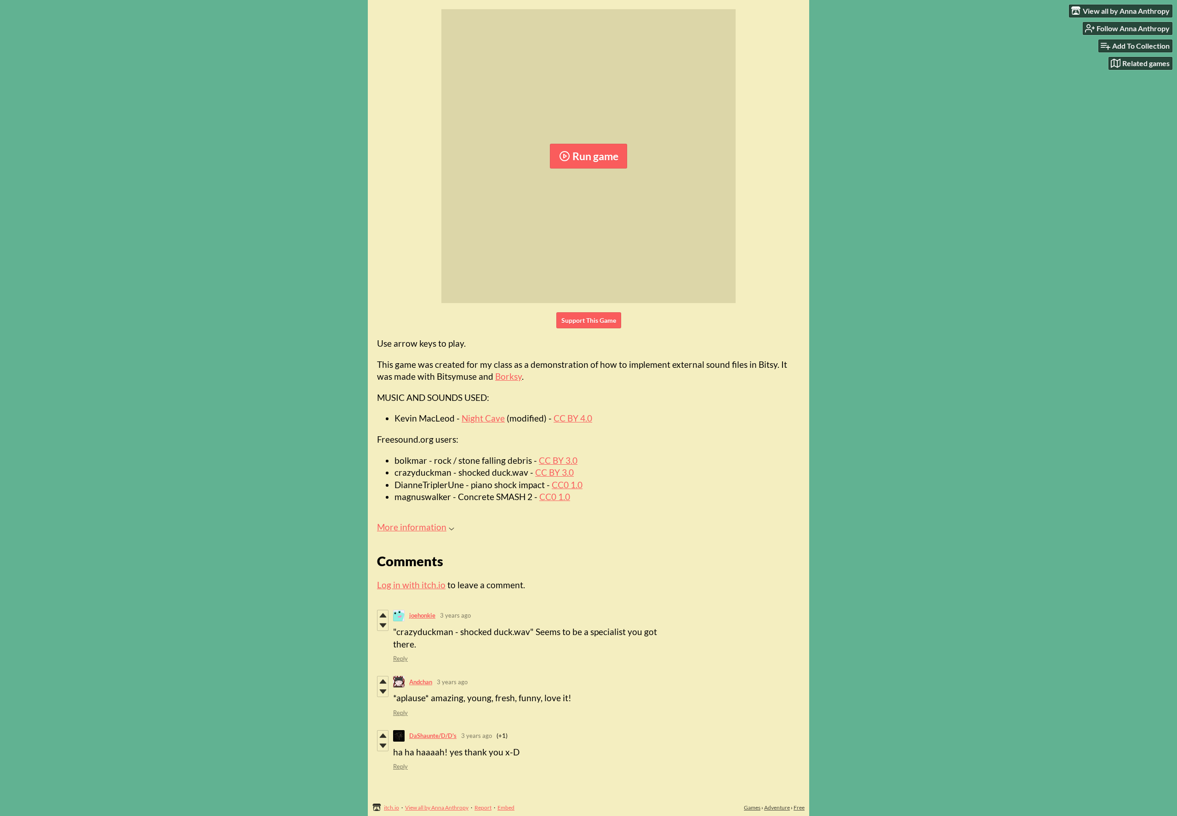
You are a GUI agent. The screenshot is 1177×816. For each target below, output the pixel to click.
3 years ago (455, 615)
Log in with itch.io (411, 585)
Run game (595, 156)
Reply (400, 658)
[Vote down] (382, 625)
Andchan (420, 682)
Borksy (508, 376)
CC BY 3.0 (558, 460)
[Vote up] (382, 615)
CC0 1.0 (567, 484)
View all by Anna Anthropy (437, 807)
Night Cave (483, 418)
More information (411, 527)
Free (799, 807)
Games (752, 807)
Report (482, 807)
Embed (505, 807)
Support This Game (588, 320)
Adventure (777, 807)
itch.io (391, 807)
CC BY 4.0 (573, 418)
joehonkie (422, 615)
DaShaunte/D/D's (433, 735)
